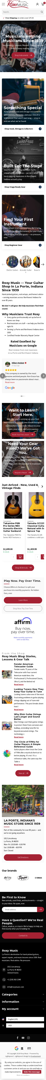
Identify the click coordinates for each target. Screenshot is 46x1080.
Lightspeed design (21, 1056)
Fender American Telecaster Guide (23, 665)
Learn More (23, 600)
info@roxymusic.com (15, 987)
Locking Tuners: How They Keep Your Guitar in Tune (29, 690)
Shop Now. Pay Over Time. (23, 608)
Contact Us (23, 935)
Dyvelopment (36, 1056)
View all (21, 773)
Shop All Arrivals (21, 568)
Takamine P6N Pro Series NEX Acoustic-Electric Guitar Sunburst (12, 527)
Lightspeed (9, 1056)
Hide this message (32, 1072)
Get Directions (23, 857)
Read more (19, 684)
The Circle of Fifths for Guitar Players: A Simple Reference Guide (27, 744)
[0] (42, 4)
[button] (2, 375)
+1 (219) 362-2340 (14, 979)
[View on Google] (7, 364)
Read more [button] (10, 382)
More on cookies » (23, 1075)
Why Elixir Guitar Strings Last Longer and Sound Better (27, 716)
